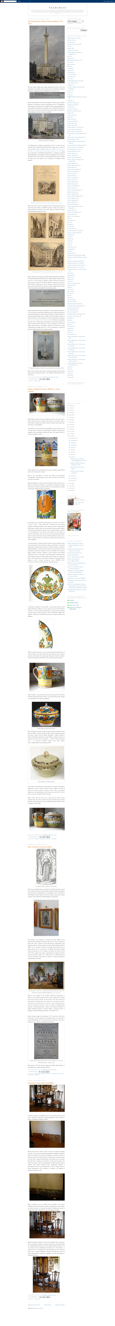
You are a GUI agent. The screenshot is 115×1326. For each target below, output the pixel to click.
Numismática (70, 285)
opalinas (69, 289)
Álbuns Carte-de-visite (72, 38)
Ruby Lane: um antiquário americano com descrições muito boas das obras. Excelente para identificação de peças (77, 585)
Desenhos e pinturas (72, 102)
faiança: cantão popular (73, 169)
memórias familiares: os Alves (74, 267)
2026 (70, 405)
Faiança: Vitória (71, 214)
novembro (73, 440)
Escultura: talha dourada (73, 111)
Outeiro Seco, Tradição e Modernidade (75, 608)
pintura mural (70, 299)
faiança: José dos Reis (72, 186)
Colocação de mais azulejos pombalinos (41, 1083)
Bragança (69, 70)
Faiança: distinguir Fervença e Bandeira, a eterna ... (77, 464)
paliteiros (69, 293)
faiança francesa (71, 123)
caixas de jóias (70, 74)
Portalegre (69, 318)
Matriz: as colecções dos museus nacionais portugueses (75, 567)
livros (68, 245)
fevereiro (73, 478)
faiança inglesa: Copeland (73, 129)
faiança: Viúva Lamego (73, 216)
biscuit (69, 62)
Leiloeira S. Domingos (72, 555)
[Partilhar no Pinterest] (49, 379)
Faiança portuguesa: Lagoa (73, 149)
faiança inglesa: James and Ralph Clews (77, 133)
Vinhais (69, 377)
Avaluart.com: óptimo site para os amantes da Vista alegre (75, 550)
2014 (70, 433)
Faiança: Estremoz (71, 181)
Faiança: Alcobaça (71, 155)
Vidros (69, 375)
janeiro (72, 480)
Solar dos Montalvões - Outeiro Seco (76, 336)
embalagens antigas (72, 105)
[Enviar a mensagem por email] (42, 379)
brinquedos (70, 72)
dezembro (73, 438)
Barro (68, 56)
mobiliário (70, 275)
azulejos (37, 1298)
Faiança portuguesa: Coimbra (74, 147)
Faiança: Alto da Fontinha (73, 157)
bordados (69, 68)
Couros (69, 95)
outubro (73, 443)
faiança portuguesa (72, 139)
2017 (70, 426)
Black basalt (70, 64)
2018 (70, 424)
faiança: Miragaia (71, 200)
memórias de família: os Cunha (74, 263)
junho (72, 452)
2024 (70, 410)
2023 (70, 412)
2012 (70, 483)
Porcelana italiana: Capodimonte (75, 314)
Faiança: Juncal (71, 188)
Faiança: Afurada (71, 153)
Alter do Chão (70, 40)
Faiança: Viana (71, 210)
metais (69, 273)
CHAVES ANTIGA (74, 603)
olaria (68, 287)
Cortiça (69, 93)
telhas (68, 369)
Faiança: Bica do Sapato (73, 165)
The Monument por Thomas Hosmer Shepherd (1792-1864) (45, 22)
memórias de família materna (74, 261)
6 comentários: (33, 1071)
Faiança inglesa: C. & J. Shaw (74, 127)
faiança (69, 117)
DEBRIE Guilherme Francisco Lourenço (46, 1073)
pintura (69, 297)
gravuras (37, 380)
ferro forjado (70, 220)
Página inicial (47, 1305)
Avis (68, 46)
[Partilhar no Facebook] (47, 379)
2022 (70, 415)
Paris (68, 295)
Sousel (69, 367)
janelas (69, 237)
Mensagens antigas (60, 1305)
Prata (68, 324)
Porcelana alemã (71, 301)
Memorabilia (70, 253)
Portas (68, 320)
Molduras (69, 277)
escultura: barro (71, 109)
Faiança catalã (70, 119)
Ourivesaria (70, 291)
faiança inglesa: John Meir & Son (75, 137)
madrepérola (70, 249)
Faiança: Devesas (71, 179)
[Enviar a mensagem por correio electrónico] (40, 378)
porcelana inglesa (71, 312)
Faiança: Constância (72, 177)
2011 (70, 486)
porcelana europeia (72, 308)
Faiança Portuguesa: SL (73, 151)
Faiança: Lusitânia (71, 192)
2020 (70, 419)
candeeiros (70, 76)
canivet (69, 78)
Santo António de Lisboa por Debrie (40, 847)
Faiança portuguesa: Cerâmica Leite (76, 145)
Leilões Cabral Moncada (73, 559)
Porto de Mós (70, 322)
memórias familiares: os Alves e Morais (76, 269)
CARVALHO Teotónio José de (74, 81)
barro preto (70, 58)
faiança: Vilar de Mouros (73, 212)
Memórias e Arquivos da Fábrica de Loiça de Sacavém (76, 575)
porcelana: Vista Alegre (73, 316)
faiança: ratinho (71, 202)
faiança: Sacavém (71, 204)
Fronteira (69, 224)
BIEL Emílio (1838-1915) (73, 60)
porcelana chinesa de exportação (75, 306)
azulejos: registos (71, 50)
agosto (72, 447)
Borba (68, 66)
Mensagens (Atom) (38, 1308)
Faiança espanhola (71, 121)
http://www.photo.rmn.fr (56, 992)
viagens (69, 373)
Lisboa (69, 243)
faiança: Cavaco (71, 173)
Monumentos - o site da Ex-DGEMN (76, 578)
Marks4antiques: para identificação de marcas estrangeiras (76, 564)
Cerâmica (69, 85)
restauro (69, 332)
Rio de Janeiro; (71, 334)
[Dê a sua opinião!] (44, 379)
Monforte (69, 279)
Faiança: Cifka (70, 175)
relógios (69, 330)
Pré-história (70, 326)
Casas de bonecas (71, 83)
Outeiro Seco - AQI (74, 605)
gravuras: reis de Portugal (73, 232)
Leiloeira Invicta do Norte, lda (74, 553)
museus (69, 281)
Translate (79, 23)
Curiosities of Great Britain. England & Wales (40, 320)
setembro (73, 445)
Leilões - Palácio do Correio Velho (75, 557)
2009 (70, 490)
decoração (69, 100)
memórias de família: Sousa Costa (75, 265)
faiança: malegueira (72, 194)
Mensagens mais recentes (34, 1305)
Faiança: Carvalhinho (72, 171)
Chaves (69, 90)
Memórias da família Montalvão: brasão (77, 257)
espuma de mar (71, 115)
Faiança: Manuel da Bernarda (74, 196)
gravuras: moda (71, 228)
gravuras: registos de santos (74, 230)
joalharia (69, 239)
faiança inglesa (71, 125)
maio (72, 454)
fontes (68, 222)
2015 (70, 431)
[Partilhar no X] (46, 379)
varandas (69, 371)
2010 (70, 488)
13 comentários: (33, 378)
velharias (57, 7)
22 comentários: (33, 1296)
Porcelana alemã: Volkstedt (74, 303)
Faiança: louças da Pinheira (74, 190)
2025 (70, 408)
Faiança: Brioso (71, 167)
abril (72, 457)
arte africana (70, 42)
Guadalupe (70, 234)
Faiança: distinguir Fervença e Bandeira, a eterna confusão (44, 390)
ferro (68, 218)
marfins (69, 251)
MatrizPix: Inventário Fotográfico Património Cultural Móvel (75, 571)
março (72, 476)
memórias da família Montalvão (75, 255)
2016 (70, 429)
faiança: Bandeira (39, 838)
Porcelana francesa (71, 310)
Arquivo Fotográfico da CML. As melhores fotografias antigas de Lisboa (75, 545)
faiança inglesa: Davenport (73, 131)
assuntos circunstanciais (73, 44)
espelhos (69, 113)
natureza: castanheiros (72, 283)
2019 (70, 422)
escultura (69, 107)
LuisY (78, 498)
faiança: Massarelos (72, 198)
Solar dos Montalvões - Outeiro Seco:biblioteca (75, 364)
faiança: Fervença (51, 838)
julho (72, 450)
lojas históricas (71, 247)
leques (69, 241)
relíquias (69, 328)
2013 (70, 436)
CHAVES (71, 600)
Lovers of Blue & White (73, 561)
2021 (70, 417)
